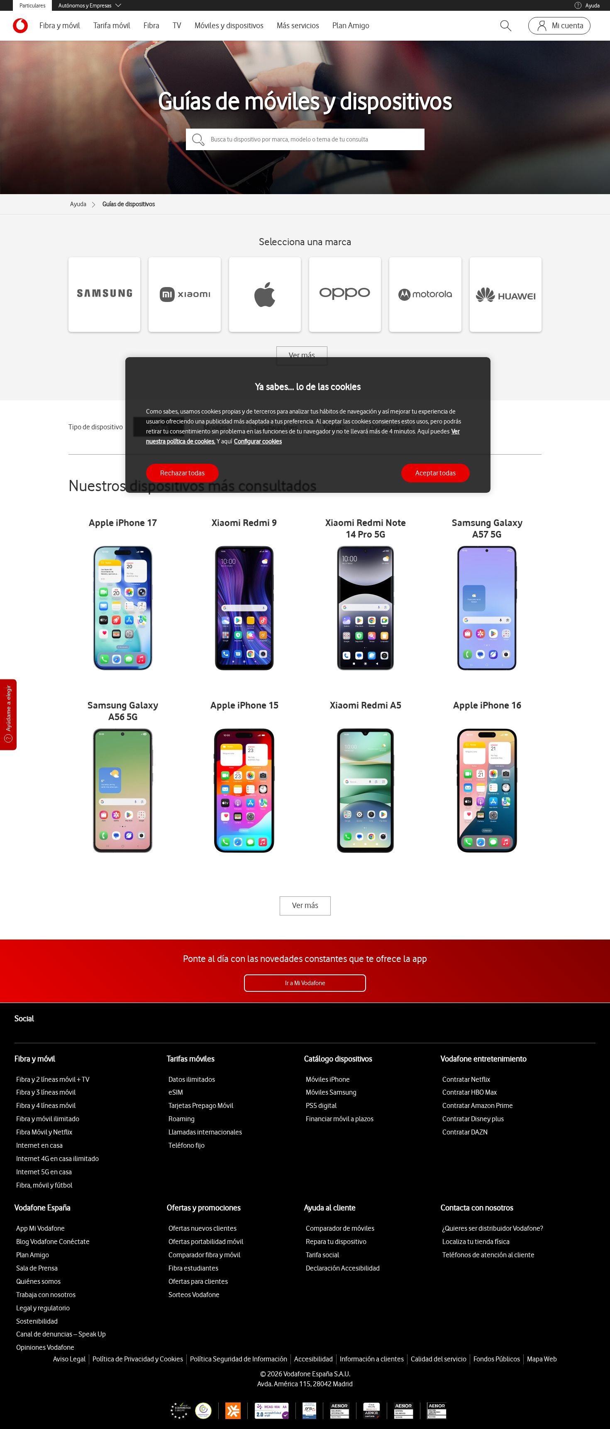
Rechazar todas (182, 473)
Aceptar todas (435, 473)
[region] (307, 425)
